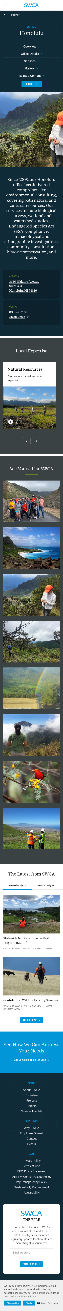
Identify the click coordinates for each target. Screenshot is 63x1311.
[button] (47, 1303)
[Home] (4, 15)
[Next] (36, 441)
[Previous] (27, 441)
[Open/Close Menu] (58, 5)
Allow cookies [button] (13, 1303)
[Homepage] (31, 5)
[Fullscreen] (31, 501)
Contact (15, 15)
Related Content (30, 76)
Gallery (30, 68)
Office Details (30, 54)
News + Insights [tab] (45, 885)
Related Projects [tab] (17, 885)
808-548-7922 (18, 312)
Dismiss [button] (29, 1303)
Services (30, 61)
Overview (29, 46)
